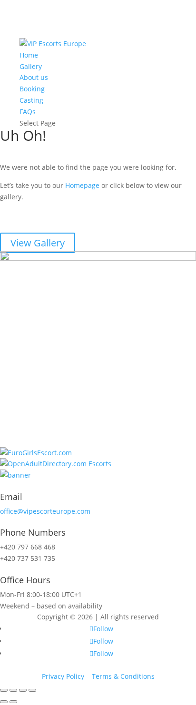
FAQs (28, 111)
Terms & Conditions (123, 676)
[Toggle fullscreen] (23, 690)
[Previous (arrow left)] (4, 701)
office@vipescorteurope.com (45, 511)
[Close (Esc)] (4, 690)
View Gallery (37, 242)
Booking (32, 88)
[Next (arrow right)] (13, 701)
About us (34, 77)
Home (29, 54)
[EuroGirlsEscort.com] (36, 452)
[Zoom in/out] (32, 690)
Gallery (31, 66)
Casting (31, 100)
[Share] (13, 690)
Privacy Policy (63, 676)
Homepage (82, 185)
